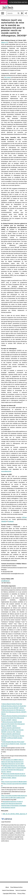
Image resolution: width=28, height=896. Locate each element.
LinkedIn (3, 521)
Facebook (10, 521)
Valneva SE (4, 42)
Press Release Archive (16, 887)
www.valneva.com (6, 471)
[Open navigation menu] (2, 13)
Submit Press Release (8, 890)
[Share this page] (26, 13)
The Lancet (7, 77)
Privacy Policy (21, 893)
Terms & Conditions (20, 890)
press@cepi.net (5, 581)
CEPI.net (24, 517)
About (7, 887)
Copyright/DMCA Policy (9, 893)
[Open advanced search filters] (22, 13)
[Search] (18, 13)
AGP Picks (4, 2)
